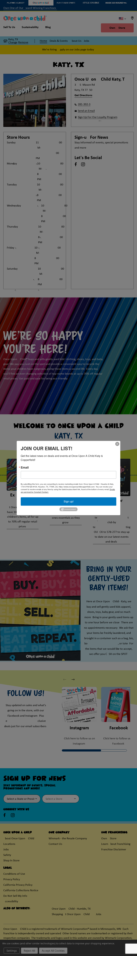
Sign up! (69, 501)
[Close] (117, 444)
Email (25, 467)
